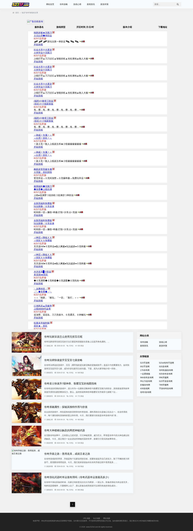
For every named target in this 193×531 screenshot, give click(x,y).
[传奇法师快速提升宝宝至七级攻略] (26, 375)
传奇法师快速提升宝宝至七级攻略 (63, 360)
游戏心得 (77, 4)
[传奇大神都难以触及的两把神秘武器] (26, 445)
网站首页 (50, 4)
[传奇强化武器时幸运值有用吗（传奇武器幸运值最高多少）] (26, 492)
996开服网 (163, 377)
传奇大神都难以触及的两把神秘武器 (64, 430)
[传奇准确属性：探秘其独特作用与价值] (26, 422)
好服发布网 (145, 385)
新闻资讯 (91, 4)
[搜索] (177, 4)
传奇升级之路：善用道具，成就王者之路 (67, 453)
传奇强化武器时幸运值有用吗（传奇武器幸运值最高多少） (77, 477)
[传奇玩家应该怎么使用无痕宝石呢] (26, 352)
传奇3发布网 (145, 392)
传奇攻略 (64, 4)
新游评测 (104, 4)
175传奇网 (144, 370)
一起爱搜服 (145, 374)
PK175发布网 (146, 381)
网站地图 (106, 518)
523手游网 (144, 363)
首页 (17, 13)
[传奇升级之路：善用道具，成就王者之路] (26, 453)
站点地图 (96, 518)
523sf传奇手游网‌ (166, 363)
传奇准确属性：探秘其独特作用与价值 (65, 407)
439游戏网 (144, 388)
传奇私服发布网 (166, 370)
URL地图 (86, 518)
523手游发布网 (165, 381)
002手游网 (144, 366)
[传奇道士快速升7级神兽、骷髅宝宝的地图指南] (26, 399)
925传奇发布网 (165, 374)
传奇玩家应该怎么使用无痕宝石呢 (63, 336)
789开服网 (163, 385)
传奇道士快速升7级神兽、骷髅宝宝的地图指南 (70, 383)
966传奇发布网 (146, 377)
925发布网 (163, 366)
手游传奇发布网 (166, 388)
